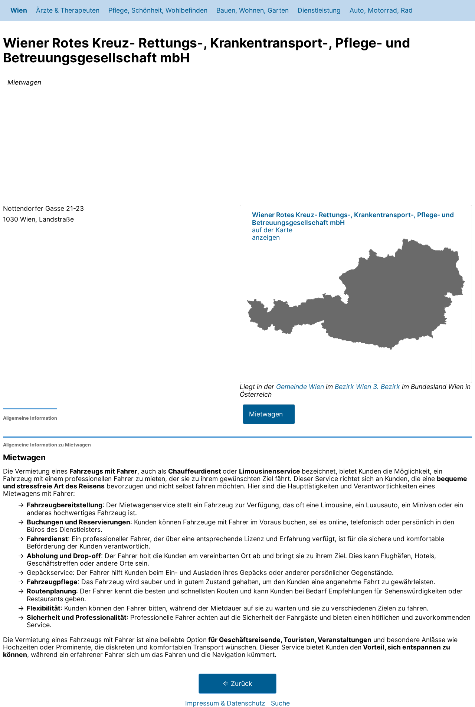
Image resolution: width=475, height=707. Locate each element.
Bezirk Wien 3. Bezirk (367, 386)
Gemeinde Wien (301, 386)
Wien (18, 10)
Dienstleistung (319, 10)
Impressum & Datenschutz (225, 703)
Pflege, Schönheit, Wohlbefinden (157, 10)
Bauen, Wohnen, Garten (252, 10)
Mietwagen (266, 414)
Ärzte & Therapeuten (67, 10)
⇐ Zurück (237, 683)
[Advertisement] (237, 147)
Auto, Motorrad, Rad (381, 10)
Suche (280, 703)
